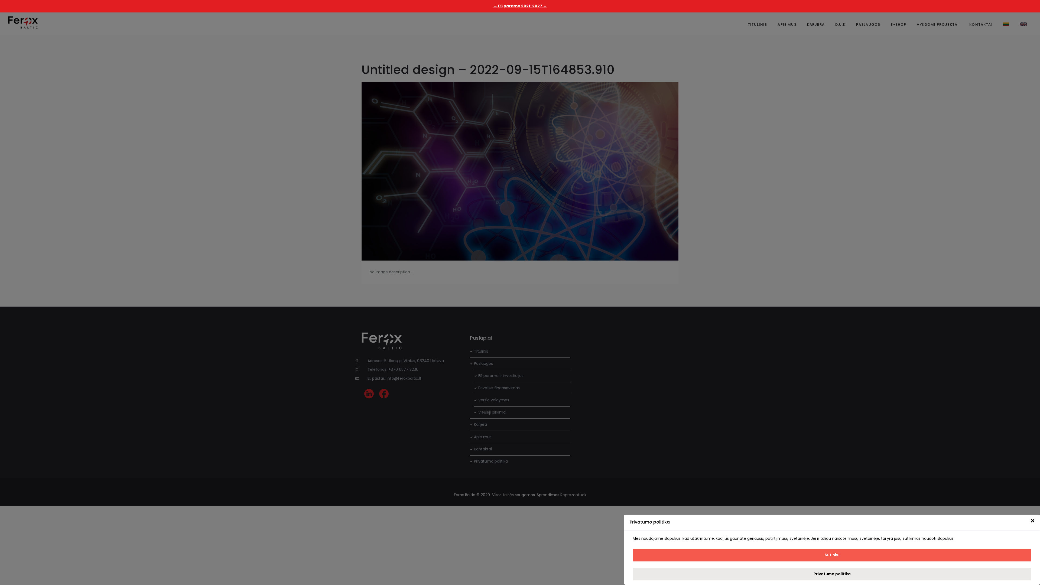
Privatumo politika (832, 574)
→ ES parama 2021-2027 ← (520, 6)
